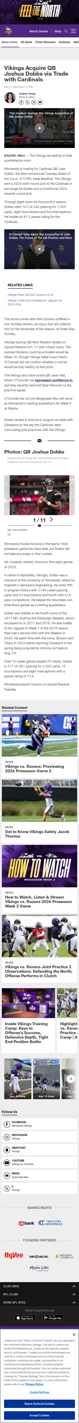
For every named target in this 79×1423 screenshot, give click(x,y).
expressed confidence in (54, 380)
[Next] (51, 519)
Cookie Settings (39, 1392)
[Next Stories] (71, 1079)
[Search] (66, 31)
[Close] (74, 1334)
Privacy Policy (34, 1384)
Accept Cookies (39, 1415)
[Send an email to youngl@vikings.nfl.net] (40, 102)
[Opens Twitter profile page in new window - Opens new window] (27, 102)
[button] (39, 128)
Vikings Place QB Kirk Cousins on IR (30, 294)
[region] (39, 1376)
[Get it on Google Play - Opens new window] (52, 1320)
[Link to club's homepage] (8, 29)
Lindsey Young (27, 93)
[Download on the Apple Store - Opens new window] (25, 1318)
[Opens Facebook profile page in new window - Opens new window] (21, 102)
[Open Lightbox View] (39, 505)
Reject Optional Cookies (40, 1403)
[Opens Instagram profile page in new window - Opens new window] (33, 102)
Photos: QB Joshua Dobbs (34, 452)
